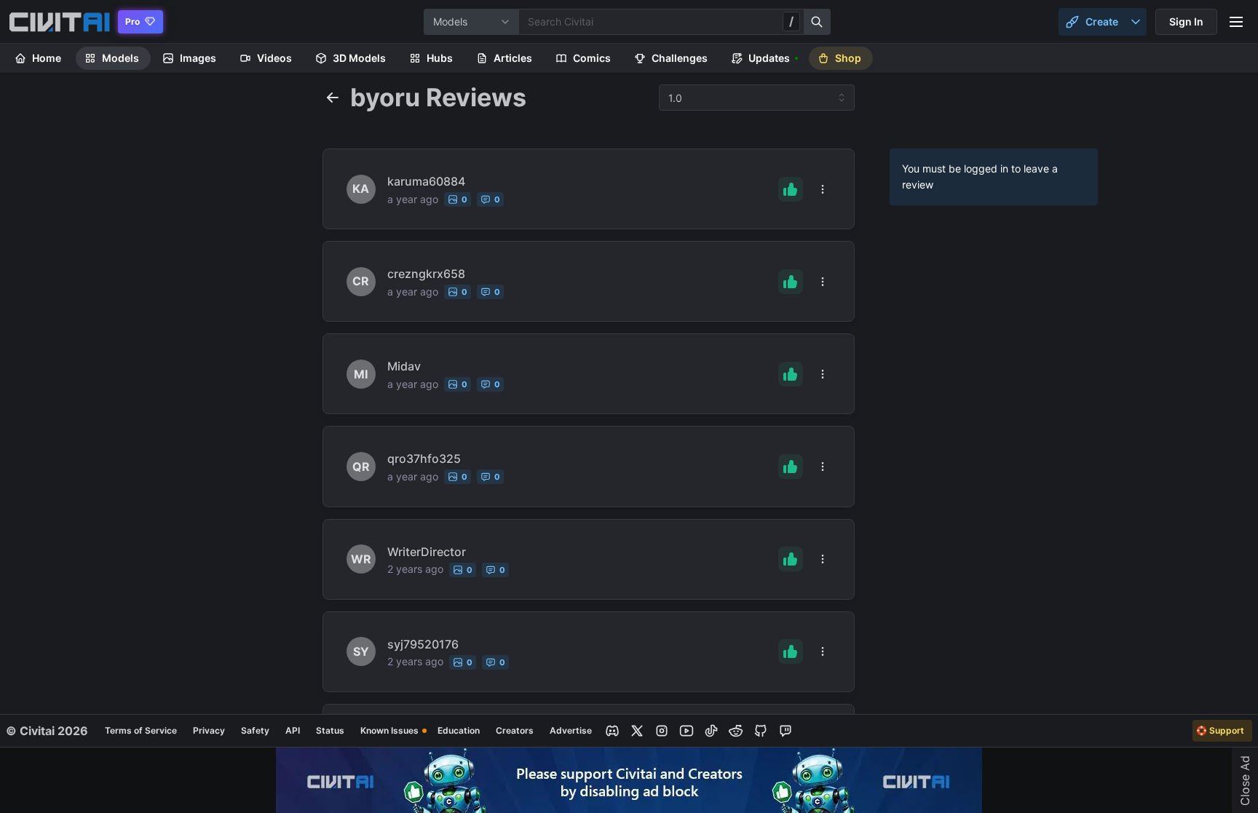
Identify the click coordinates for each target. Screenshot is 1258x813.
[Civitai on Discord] (612, 730)
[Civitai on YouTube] (686, 730)
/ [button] (791, 21)
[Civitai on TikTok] (711, 730)
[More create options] (1136, 22)
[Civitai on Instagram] (661, 730)
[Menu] (1236, 22)
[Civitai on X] (637, 730)
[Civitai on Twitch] (785, 730)
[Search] (817, 22)
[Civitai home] (59, 22)
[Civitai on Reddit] (736, 730)
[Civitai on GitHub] (760, 730)
